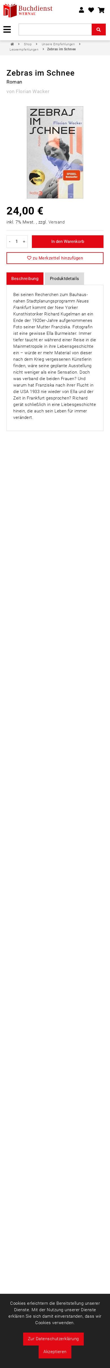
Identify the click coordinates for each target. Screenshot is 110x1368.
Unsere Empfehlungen (59, 44)
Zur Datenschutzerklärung (53, 1338)
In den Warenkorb (67, 241)
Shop (28, 44)
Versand (57, 222)
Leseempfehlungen (24, 49)
